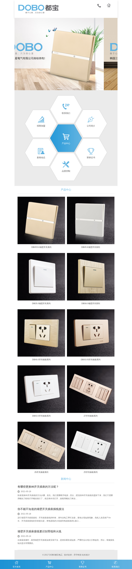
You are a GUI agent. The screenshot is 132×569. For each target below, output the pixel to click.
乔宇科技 (77, 555)
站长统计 (86, 555)
